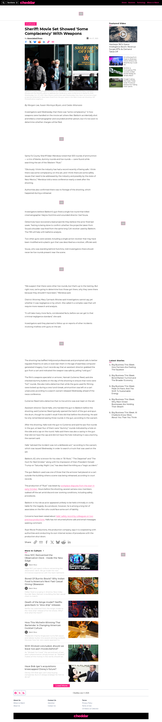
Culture (30, 24)
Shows (124, 2)
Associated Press (34, 38)
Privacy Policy (87, 703)
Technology (141, 2)
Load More (61, 685)
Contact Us (52, 706)
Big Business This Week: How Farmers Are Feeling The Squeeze (124, 367)
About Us (17, 706)
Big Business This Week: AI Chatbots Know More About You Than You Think (124, 415)
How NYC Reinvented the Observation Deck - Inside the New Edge (44, 558)
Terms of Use (87, 706)
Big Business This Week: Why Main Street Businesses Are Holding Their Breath (123, 403)
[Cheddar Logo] (27, 2)
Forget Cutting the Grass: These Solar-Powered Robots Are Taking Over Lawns (130, 82)
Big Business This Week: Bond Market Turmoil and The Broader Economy (124, 377)
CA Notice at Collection (90, 709)
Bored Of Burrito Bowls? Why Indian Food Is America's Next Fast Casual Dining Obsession (45, 581)
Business (131, 2)
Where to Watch (153, 2)
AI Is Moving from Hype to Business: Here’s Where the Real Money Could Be (130, 60)
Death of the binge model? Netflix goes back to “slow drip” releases (43, 603)
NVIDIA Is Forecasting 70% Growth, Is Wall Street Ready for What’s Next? (130, 71)
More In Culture (33, 551)
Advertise (51, 703)
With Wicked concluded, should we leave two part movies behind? (44, 647)
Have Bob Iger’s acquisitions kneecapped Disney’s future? (41, 667)
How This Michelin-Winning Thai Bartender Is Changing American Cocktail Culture (43, 625)
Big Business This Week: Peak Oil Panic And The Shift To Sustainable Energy (123, 390)
